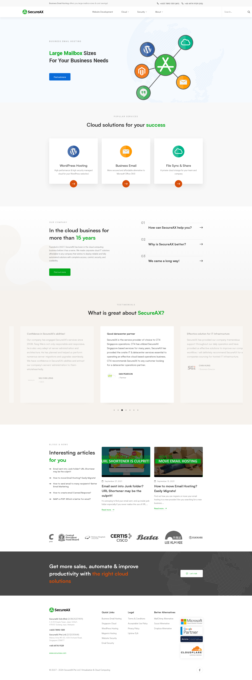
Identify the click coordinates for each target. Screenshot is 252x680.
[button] (114, 410)
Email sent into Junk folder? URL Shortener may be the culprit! (74, 470)
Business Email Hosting (59, 3)
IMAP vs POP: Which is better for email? (72, 499)
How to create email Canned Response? (72, 492)
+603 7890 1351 (57, 630)
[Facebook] (199, 670)
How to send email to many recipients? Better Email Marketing (75, 485)
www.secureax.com (57, 653)
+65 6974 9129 (56, 645)
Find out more (60, 77)
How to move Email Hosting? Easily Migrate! (74, 478)
